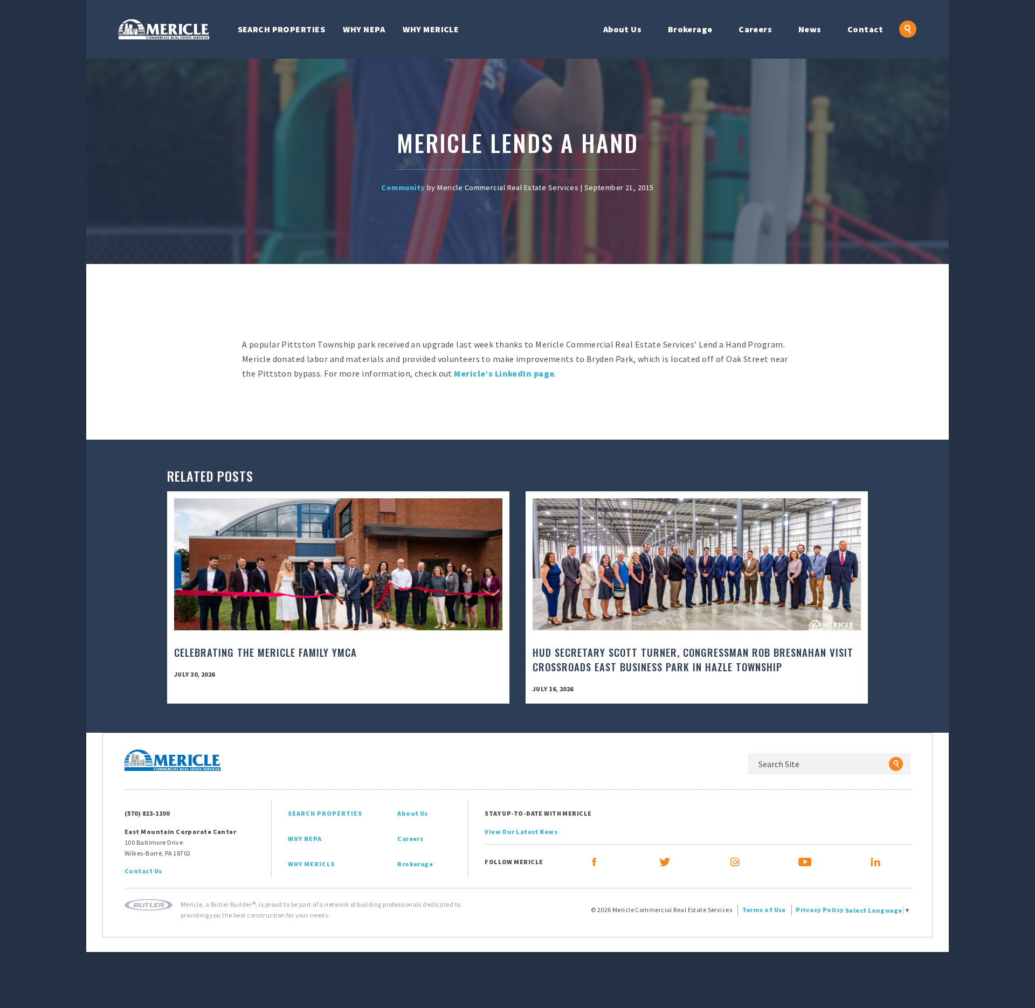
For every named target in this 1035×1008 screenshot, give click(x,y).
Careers (755, 29)
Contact (865, 29)
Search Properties (281, 29)
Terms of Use (764, 910)
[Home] (164, 29)
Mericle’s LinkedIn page (504, 373)
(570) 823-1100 (147, 813)
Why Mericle (431, 29)
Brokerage (690, 29)
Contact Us (143, 871)
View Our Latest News (521, 832)
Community (403, 187)
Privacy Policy (820, 910)
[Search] (896, 764)
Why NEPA (364, 29)
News (810, 29)
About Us (622, 29)
